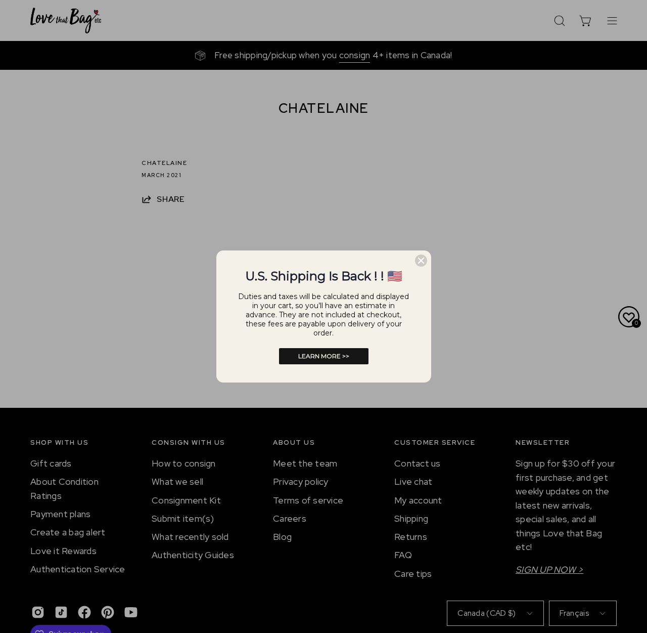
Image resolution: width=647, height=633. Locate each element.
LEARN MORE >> (323, 356)
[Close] (421, 261)
